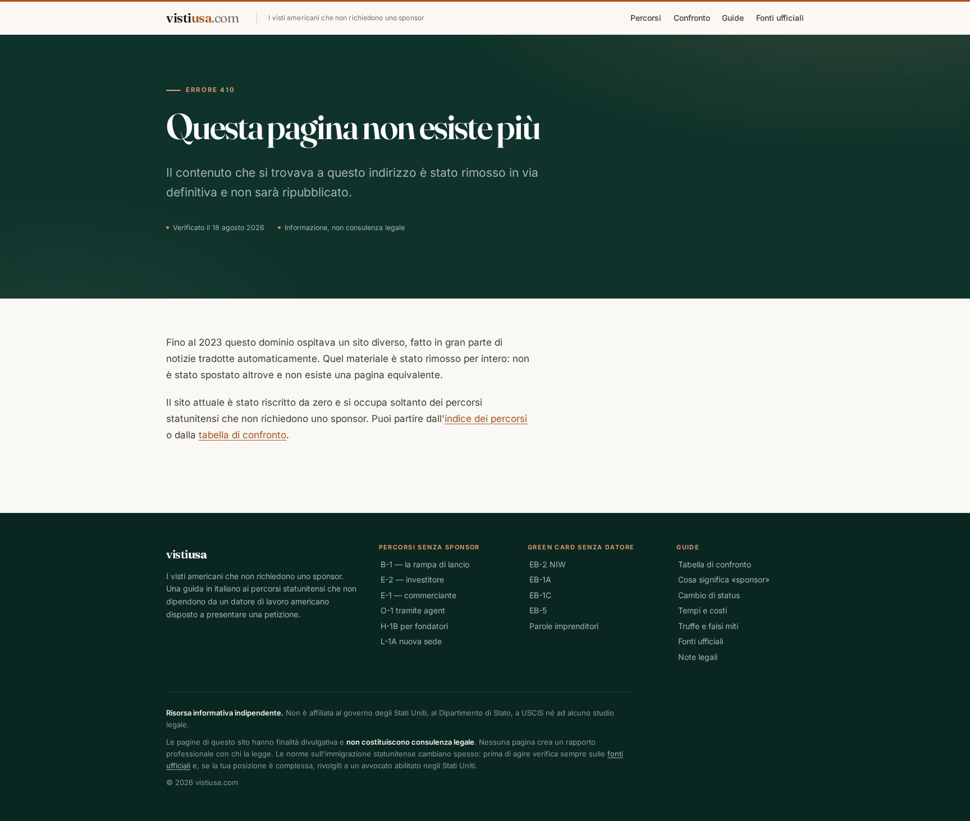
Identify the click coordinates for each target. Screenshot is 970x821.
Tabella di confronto (714, 564)
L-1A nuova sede (411, 641)
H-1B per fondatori (414, 626)
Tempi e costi (702, 610)
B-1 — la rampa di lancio (425, 564)
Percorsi (645, 17)
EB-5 (538, 610)
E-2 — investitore (412, 579)
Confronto (692, 17)
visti (202, 18)
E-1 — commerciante (418, 595)
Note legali (697, 657)
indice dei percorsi (486, 418)
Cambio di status (709, 595)
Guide (733, 17)
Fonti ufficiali (780, 17)
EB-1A (540, 579)
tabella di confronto (242, 435)
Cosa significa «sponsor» (724, 579)
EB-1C (540, 595)
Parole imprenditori (563, 626)
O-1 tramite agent (413, 610)
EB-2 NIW (547, 564)
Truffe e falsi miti (708, 626)
